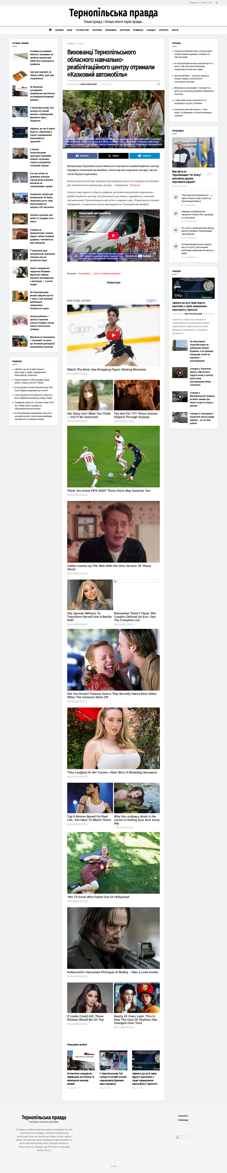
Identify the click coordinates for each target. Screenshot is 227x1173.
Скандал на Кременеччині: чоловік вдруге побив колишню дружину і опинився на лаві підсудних (42, 236)
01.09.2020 (106, 84)
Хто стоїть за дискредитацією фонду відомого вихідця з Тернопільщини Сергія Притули (197, 231)
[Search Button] (217, 2)
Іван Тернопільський (193, 314)
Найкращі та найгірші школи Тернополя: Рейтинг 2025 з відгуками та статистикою (197, 214)
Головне (73, 1067)
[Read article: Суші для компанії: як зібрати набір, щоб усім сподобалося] (20, 76)
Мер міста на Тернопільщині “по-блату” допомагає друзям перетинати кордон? (186, 177)
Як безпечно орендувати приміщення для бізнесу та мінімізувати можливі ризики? (42, 93)
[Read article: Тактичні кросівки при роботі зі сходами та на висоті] (20, 219)
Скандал (151, 30)
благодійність (84, 274)
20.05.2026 (138, 1088)
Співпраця (183, 1120)
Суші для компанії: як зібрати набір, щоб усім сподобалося (42, 75)
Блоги (175, 30)
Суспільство (82, 30)
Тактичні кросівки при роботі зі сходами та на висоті (41, 218)
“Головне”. (135, 185)
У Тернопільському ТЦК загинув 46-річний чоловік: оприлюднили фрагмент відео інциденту (42, 114)
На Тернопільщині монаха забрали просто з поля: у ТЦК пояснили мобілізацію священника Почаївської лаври (194, 66)
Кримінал (138, 30)
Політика (97, 30)
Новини (59, 30)
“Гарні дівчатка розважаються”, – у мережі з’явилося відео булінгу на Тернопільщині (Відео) (196, 198)
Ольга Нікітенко (88, 84)
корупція (138, 1067)
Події (69, 30)
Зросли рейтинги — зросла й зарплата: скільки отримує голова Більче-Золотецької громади (42, 323)
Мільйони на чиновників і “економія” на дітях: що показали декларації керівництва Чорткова (194, 91)
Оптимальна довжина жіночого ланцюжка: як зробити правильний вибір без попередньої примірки (42, 58)
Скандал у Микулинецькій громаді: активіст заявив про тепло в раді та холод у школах (202, 399)
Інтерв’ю (163, 30)
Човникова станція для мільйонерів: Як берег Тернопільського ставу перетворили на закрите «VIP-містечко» (42, 201)
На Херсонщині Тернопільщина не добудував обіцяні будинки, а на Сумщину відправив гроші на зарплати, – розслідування (201, 351)
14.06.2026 (73, 1088)
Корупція (125, 30)
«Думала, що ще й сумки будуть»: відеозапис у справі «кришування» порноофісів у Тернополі (42, 135)
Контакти (183, 1116)
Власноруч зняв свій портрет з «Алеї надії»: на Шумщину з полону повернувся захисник (193, 112)
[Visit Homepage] (113, 16)
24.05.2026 (105, 1088)
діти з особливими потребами (107, 274)
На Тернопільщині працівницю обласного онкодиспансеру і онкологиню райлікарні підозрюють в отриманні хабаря (33, 416)
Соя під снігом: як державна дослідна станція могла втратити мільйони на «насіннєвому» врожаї (41, 180)
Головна (70, 44)
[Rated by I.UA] (183, 1137)
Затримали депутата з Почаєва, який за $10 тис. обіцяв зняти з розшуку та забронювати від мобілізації (34, 405)
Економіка (110, 30)
